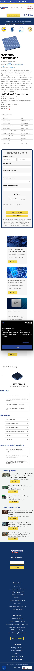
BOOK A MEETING (17, 215)
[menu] (2, 14)
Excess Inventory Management (17, 633)
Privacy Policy (17, 667)
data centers (23, 89)
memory (21, 72)
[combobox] (17, 181)
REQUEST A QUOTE (12, 15)
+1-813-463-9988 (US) (17, 592)
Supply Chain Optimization (17, 621)
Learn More (12, 67)
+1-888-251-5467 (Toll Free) (17, 589)
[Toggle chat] (4, 667)
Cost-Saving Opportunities (17, 627)
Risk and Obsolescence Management (17, 624)
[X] (30, 15)
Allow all (17, 347)
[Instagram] (26, 15)
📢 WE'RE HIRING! (17, 638)
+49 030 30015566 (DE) (17, 595)
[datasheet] (9, 108)
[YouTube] (32, 15)
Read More (12, 261)
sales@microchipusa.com (17, 600)
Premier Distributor (17, 618)
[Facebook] (28, 15)
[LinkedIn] (24, 15)
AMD (9, 63)
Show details (25, 342)
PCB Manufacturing (17, 630)
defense (12, 91)
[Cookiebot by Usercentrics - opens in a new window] (25, 323)
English (27, 668)
